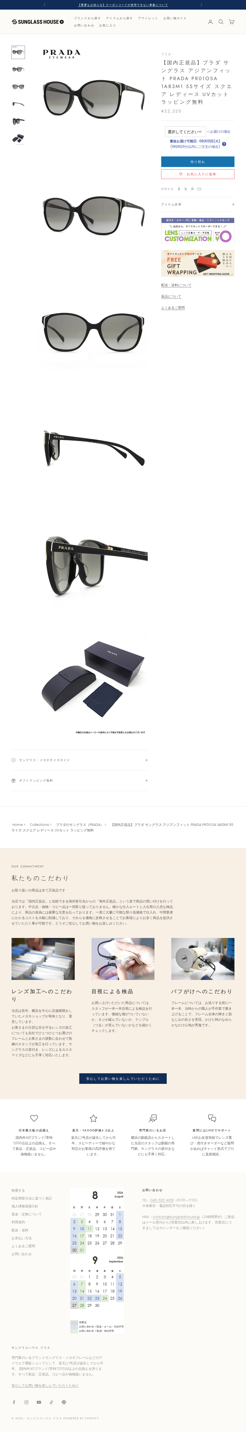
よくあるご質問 (173, 307)
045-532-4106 (162, 1200)
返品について (171, 296)
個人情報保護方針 (25, 1206)
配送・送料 (20, 1230)
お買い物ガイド (175, 18)
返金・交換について (27, 1214)
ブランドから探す (87, 18)
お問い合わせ (84, 25)
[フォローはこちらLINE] (64, 1402)
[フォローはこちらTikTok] (51, 1402)
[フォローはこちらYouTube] (39, 1402)
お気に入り (107, 25)
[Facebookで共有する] (179, 189)
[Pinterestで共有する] (192, 189)
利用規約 (18, 1222)
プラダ (166, 54)
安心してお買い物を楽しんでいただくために (123, 1078)
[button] (224, 144)
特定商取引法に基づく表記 (32, 1198)
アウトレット (148, 18)
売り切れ (198, 162)
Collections (39, 824)
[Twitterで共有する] (186, 189)
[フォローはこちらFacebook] (14, 1402)
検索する (18, 1190)
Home (17, 824)
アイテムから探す (119, 18)
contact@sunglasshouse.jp (176, 1216)
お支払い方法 (22, 1238)
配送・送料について (176, 285)
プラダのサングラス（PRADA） (80, 824)
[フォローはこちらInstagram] (26, 1402)
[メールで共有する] (199, 189)
